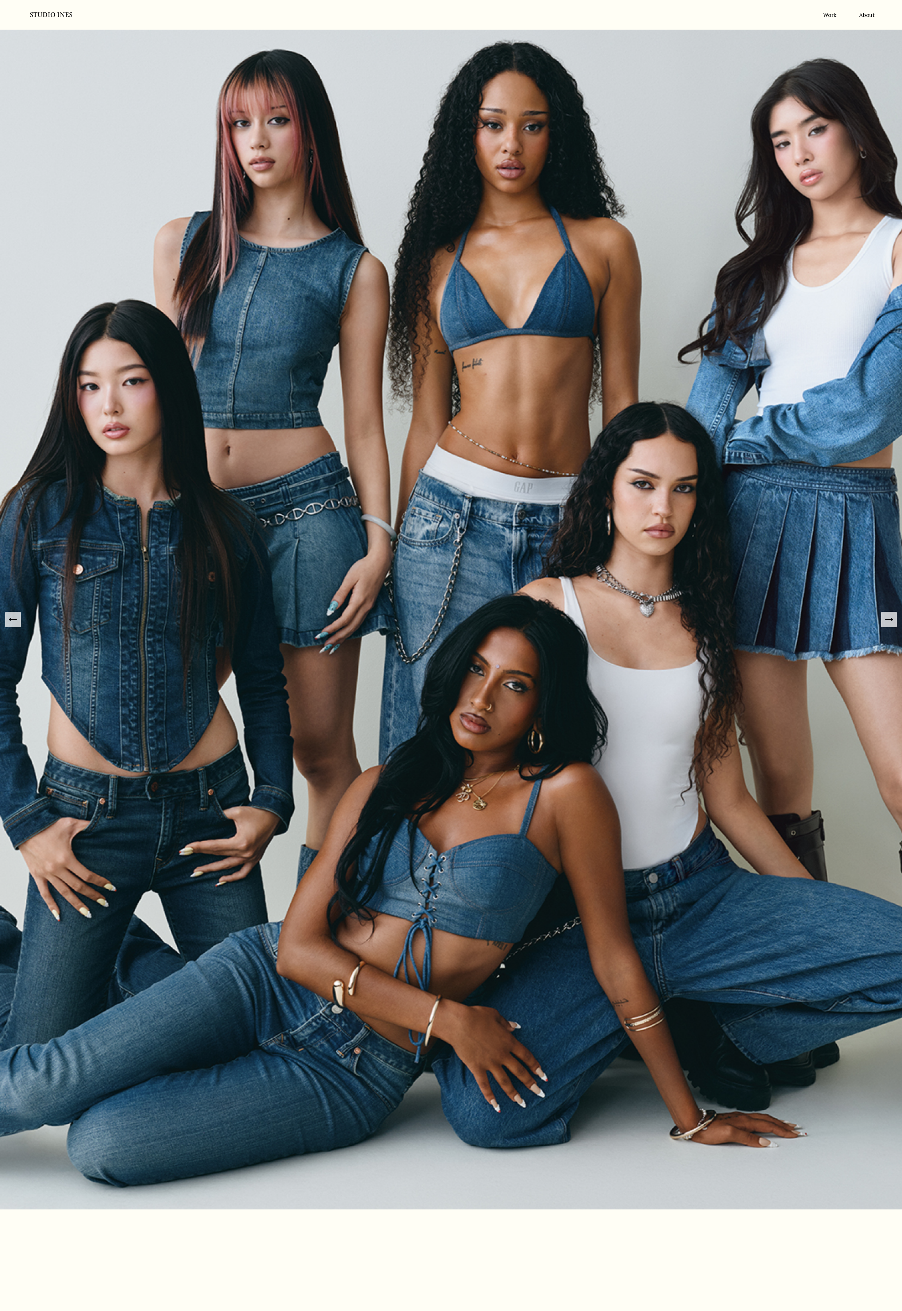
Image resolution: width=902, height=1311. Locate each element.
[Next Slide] (889, 619)
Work (829, 15)
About (867, 15)
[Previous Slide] (13, 619)
